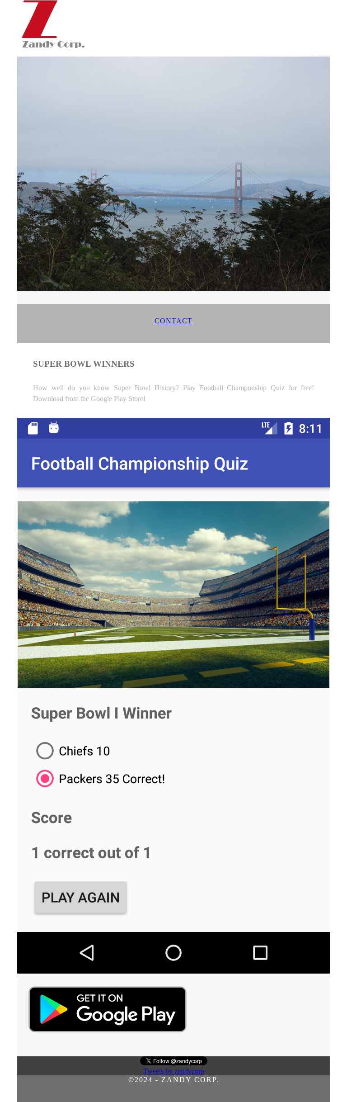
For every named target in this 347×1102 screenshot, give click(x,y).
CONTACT (173, 321)
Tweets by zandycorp (173, 1071)
